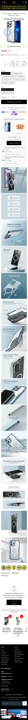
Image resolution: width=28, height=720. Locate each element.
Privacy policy (4, 657)
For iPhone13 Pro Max (8, 76)
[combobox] (20, 133)
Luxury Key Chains (19, 658)
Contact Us (3, 653)
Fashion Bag (17, 660)
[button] (6, 717)
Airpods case (18, 656)
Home (16, 647)
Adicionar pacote (14, 143)
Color (2, 87)
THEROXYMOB (16, 712)
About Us (3, 652)
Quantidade (3, 97)
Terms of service (5, 655)
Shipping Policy (4, 661)
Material (3, 71)
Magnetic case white (8, 92)
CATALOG (17, 649)
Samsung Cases (18, 653)
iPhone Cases (18, 651)
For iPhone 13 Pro (17, 73)
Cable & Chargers (19, 662)
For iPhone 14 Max (19, 79)
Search (2, 650)
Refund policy (4, 662)
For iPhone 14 (20, 76)
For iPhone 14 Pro (7, 79)
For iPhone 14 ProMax (8, 83)
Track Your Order (5, 659)
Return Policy (4, 664)
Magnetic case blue (7, 89)
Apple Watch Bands (19, 654)
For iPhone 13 (6, 73)
